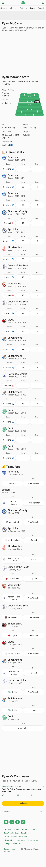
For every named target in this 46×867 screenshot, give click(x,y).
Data (32, 8)
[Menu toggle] (3, 3)
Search (41, 8)
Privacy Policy (9, 840)
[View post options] (43, 786)
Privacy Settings (32, 840)
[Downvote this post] (18, 795)
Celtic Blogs (25, 833)
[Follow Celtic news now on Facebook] (17, 822)
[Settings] (43, 3)
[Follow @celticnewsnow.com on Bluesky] (6, 822)
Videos (13, 8)
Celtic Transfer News (11, 833)
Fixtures (23, 8)
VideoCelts (6, 786)
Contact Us (16, 844)
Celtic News (8, 829)
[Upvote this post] (3, 795)
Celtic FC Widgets (10, 836)
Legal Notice (20, 840)
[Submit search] (41, 812)
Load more (23, 803)
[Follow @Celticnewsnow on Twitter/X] (12, 822)
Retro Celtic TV (24, 836)
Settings (7, 844)
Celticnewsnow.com (11, 849)
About (16, 829)
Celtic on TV (25, 829)
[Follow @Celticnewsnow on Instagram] (23, 822)
